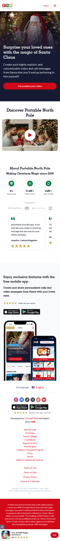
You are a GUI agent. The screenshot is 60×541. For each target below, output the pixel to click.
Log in (46, 5)
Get (54, 535)
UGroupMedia (31, 418)
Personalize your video (30, 86)
